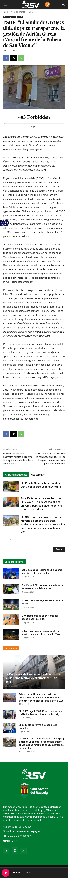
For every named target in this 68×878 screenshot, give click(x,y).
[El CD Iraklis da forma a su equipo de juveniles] (9, 728)
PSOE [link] (20, 17)
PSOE (30, 11)
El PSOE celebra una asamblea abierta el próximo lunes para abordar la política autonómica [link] (18, 458)
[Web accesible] (3, 225)
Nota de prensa (18, 11)
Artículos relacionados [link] (16, 474)
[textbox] (32, 549)
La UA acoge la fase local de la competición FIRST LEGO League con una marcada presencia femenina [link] (50, 458)
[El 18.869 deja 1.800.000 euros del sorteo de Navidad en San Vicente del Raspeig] (9, 714)
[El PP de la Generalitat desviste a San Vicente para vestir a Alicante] (11, 486)
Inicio (5, 11)
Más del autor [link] (38, 474)
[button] (59, 549)
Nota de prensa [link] (9, 17)
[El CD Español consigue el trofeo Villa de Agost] (11, 604)
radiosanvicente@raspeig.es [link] (26, 831)
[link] (6, 58)
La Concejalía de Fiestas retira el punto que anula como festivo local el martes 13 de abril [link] (33, 677)
